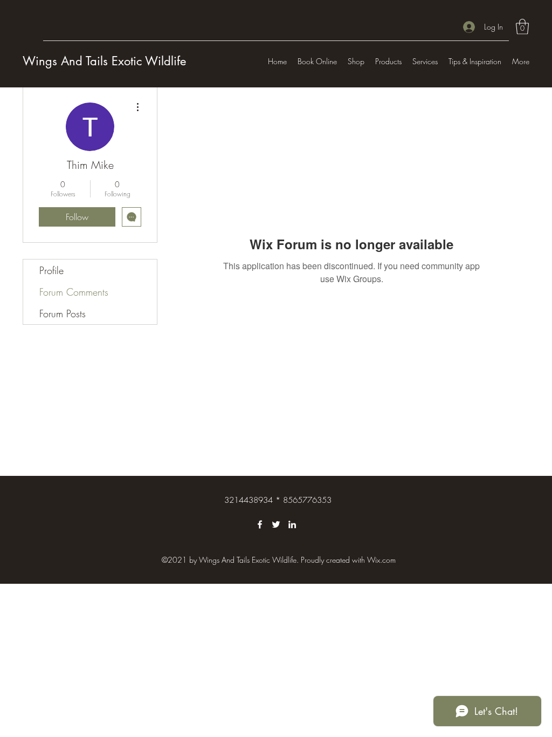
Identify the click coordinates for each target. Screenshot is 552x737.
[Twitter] (276, 524)
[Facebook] (259, 524)
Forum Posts (62, 313)
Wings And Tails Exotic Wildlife (104, 61)
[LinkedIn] (292, 524)
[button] (522, 27)
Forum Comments (73, 291)
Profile (51, 270)
